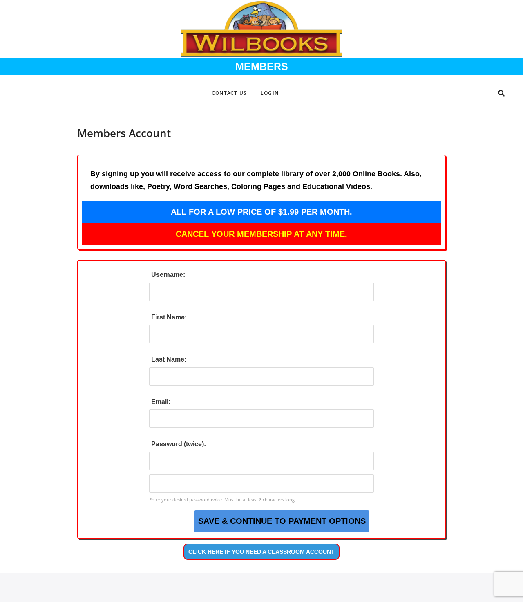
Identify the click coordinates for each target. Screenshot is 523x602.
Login (270, 93)
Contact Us (229, 93)
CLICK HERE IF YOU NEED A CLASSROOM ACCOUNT (261, 551)
